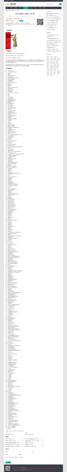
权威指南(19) (52, 66)
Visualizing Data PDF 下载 (10, 438)
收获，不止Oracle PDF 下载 (29, 434)
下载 (40, 16)
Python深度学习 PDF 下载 (10, 434)
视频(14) (55, 72)
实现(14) (58, 70)
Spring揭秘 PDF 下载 (50, 36)
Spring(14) (48, 70)
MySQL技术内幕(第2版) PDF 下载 (52, 43)
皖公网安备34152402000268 (27, 469)
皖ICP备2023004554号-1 (17, 469)
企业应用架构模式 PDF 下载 (52, 27)
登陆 (60, 0)
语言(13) (48, 75)
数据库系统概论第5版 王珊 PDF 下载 (53, 13)
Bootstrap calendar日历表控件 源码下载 (54, 18)
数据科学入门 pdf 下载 (29, 442)
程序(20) (48, 66)
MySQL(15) (48, 69)
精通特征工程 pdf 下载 (29, 444)
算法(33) (58, 59)
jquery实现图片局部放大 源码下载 (53, 20)
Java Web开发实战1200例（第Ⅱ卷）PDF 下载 (54, 40)
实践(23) (48, 63)
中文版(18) (56, 66)
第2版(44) (55, 59)
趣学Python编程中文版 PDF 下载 (53, 24)
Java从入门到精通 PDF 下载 (52, 22)
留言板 (40, 7)
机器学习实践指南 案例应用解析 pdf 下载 (12, 442)
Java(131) (55, 56)
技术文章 (30, 7)
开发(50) (48, 59)
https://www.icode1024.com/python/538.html (16, 430)
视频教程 (16, 7)
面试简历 (44, 7)
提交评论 (8, 462)
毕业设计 (35, 7)
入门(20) (52, 65)
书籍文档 (25, 7)
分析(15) (55, 69)
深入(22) (58, 63)
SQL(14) (55, 70)
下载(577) (48, 56)
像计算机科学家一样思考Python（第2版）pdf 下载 (14, 446)
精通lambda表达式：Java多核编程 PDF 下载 (53, 42)
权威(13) (58, 73)
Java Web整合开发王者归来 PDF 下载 (52, 38)
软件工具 (20, 7)
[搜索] (60, 4)
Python (16, 10)
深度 (29, 16)
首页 (7, 7)
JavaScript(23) (49, 62)
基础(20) (58, 65)
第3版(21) (48, 65)
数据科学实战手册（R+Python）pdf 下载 (32, 440)
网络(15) (52, 69)
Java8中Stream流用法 (51, 29)
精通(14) (48, 72)
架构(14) (52, 70)
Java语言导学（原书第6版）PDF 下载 (52, 49)
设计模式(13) (58, 72)
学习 (31, 16)
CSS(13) (48, 73)
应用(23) (56, 62)
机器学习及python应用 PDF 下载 (30, 446)
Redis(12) (51, 75)
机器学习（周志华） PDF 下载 (10, 440)
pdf (37, 16)
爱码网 (11, 16)
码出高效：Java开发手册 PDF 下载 (52, 45)
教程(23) (53, 62)
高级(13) (51, 73)
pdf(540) (52, 56)
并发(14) (51, 72)
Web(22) (55, 63)
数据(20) (55, 65)
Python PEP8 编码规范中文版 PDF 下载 (32, 438)
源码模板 (11, 7)
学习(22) (51, 63)
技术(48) (51, 59)
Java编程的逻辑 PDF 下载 (51, 47)
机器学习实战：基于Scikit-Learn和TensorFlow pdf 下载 (15, 444)
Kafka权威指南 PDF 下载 (52, 25)
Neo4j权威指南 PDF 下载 (52, 15)
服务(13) (55, 73)
